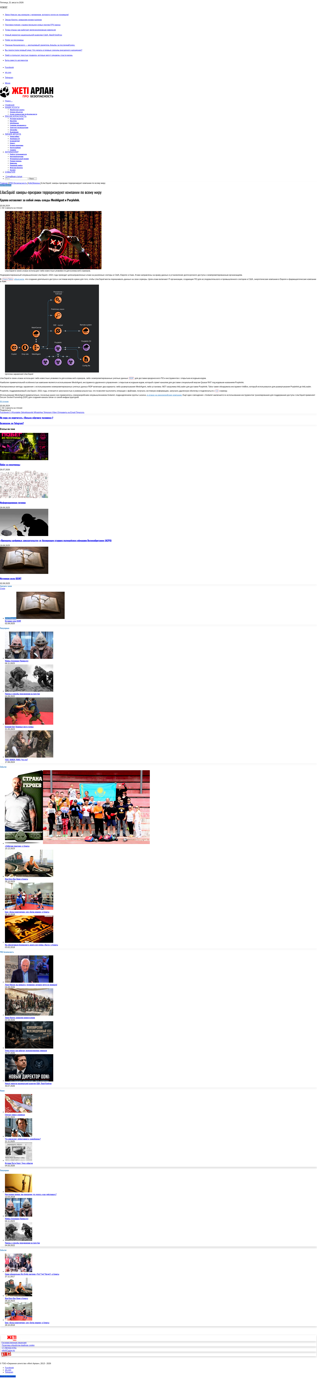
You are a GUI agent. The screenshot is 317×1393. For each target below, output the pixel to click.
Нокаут (12, 143)
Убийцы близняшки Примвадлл (16, 660)
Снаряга (13, 150)
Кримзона (13, 163)
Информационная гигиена (13, 502)
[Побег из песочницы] (24, 459)
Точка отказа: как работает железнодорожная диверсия (30, 30)
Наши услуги (12, 107)
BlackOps (13, 121)
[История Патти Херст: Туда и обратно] (18, 1160)
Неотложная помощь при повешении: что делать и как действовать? (31, 1194)
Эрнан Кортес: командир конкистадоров (23, 20)
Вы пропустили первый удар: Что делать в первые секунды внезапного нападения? (43, 50)
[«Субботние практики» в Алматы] (77, 843)
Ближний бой (15, 141)
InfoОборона (14, 123)
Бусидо (12, 170)
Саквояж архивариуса (18, 125)
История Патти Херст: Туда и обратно (19, 1163)
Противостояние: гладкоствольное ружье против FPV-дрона (32, 25)
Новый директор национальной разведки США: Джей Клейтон (33, 35)
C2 (217, 391)
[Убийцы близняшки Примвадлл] (29, 658)
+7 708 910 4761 (9, 1348)
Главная (4, 183)
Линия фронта (13, 134)
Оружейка (13, 130)
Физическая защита (17, 110)
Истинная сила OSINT (10, 578)
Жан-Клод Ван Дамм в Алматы (16, 878)
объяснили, (19, 279)
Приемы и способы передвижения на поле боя (22, 693)
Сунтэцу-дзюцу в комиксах (15, 1114)
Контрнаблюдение (16, 156)
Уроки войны (14, 136)
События (10, 172)
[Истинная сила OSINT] (24, 573)
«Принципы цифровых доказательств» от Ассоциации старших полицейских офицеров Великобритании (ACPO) (56, 540)
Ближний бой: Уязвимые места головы (19, 726)
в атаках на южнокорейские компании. (164, 395)
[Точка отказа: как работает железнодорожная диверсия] (29, 1048)
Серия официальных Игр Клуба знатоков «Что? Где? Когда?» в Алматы (32, 1274)
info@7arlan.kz (8, 1350)
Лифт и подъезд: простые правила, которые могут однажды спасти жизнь (39, 55)
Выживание (14, 132)
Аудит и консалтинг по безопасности (23, 114)
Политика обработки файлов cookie (18, 1345)
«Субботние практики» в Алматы (17, 845)
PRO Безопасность (15, 116)
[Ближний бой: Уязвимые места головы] (29, 724)
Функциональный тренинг (19, 159)
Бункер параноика (16, 145)
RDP (131, 378)
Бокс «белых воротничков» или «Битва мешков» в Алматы (27, 911)
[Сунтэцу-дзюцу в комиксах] (18, 1112)
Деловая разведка (17, 119)
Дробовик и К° (15, 139)
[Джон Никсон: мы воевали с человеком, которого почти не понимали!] (29, 982)
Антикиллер (12, 152)
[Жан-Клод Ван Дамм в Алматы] (29, 876)
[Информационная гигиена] (24, 497)
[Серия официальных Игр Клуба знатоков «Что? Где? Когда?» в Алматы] (18, 1271)
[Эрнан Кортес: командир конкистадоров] (29, 1015)
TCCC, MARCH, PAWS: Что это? (16, 759)
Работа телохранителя (18, 154)
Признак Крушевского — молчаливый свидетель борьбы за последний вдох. (40, 45)
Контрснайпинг (15, 148)
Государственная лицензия (13, 1343)
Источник (4, 401)
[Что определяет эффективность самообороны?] (18, 1136)
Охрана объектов (16, 112)
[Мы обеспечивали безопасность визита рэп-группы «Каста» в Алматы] (29, 942)
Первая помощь (16, 161)
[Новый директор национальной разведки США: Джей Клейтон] (29, 1081)
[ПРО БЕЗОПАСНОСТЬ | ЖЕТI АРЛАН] (26, 97)
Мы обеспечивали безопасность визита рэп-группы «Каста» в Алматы (31, 944)
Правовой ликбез (16, 165)
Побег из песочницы (14, 40)
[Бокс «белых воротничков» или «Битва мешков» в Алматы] (29, 909)
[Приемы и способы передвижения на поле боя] (29, 691)
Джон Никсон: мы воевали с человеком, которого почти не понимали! (37, 15)
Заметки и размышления (19, 127)
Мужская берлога (16, 168)
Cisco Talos (8, 279)
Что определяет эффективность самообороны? (23, 1138)
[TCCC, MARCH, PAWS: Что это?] (29, 757)
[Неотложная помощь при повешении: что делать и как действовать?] (18, 1192)
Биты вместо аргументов (16, 60)
